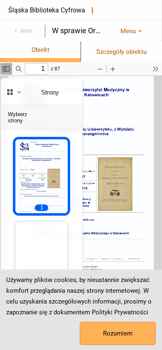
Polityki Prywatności (120, 312)
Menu (128, 31)
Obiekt (40, 49)
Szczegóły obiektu (121, 52)
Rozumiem (118, 333)
